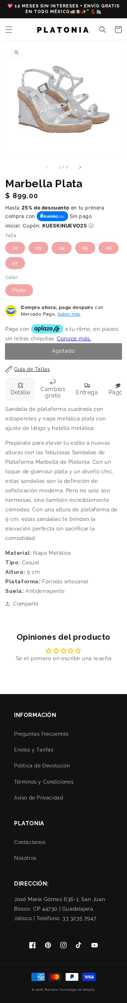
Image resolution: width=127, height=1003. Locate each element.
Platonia (51, 989)
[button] (9, 29)
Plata (19, 290)
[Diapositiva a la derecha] (79, 167)
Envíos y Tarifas (34, 750)
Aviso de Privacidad (38, 798)
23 (38, 248)
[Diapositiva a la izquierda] (47, 167)
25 (85, 248)
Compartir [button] (25, 604)
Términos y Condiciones (43, 782)
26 (108, 248)
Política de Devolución (42, 765)
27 (15, 263)
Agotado (63, 351)
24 (62, 248)
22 (15, 248)
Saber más (69, 313)
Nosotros (25, 858)
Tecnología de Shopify (77, 989)
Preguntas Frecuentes (41, 734)
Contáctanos (30, 842)
